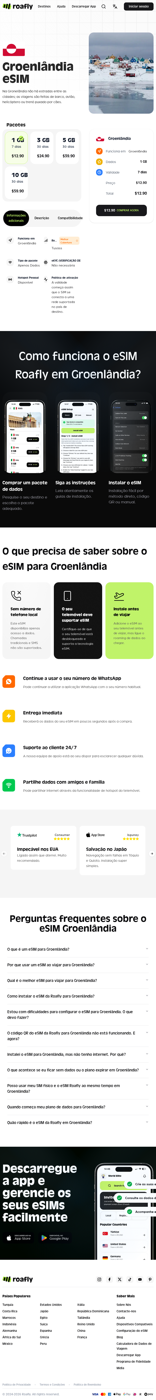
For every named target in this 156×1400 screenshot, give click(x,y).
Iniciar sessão (139, 6)
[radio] (21, 138)
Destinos (44, 6)
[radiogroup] (41, 165)
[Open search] (103, 6)
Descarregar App (84, 6)
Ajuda (61, 6)
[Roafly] (17, 6)
